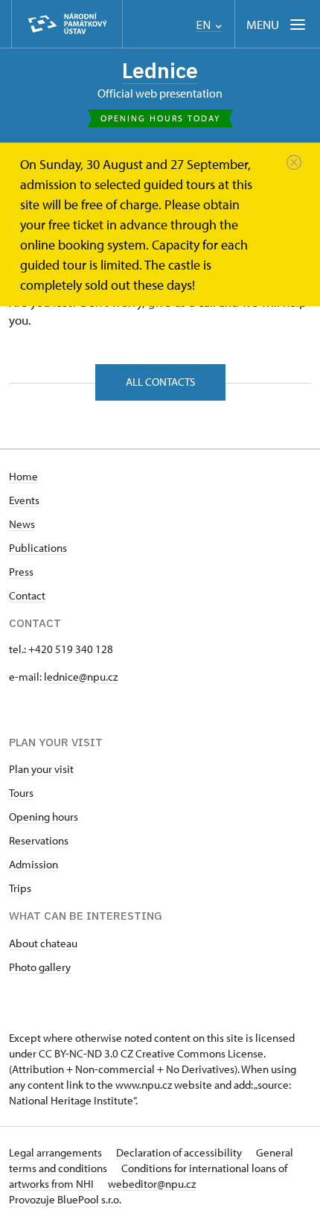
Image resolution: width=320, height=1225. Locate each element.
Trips (20, 888)
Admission (33, 864)
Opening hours (43, 816)
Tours (21, 793)
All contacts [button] (160, 382)
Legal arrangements (56, 1152)
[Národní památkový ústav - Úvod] (67, 24)
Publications (38, 548)
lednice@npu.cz (81, 676)
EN (205, 25)
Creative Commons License (199, 1053)
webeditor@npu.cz (152, 1184)
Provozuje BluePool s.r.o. (65, 1199)
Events (24, 500)
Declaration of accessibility (180, 1152)
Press (21, 571)
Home (23, 476)
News (22, 524)
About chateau (43, 943)
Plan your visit (41, 769)
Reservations (38, 840)
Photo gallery (40, 967)
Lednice (160, 70)
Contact (27, 595)
